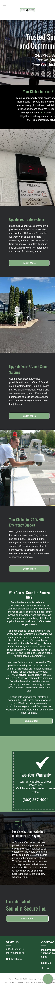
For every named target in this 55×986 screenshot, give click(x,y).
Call (43, 112)
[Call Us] (48, 980)
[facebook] (42, 968)
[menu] (5, 6)
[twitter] (48, 968)
